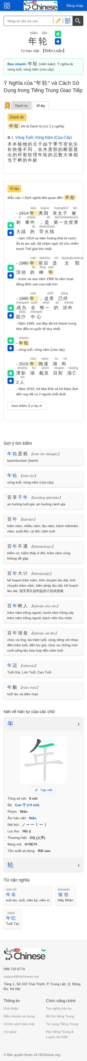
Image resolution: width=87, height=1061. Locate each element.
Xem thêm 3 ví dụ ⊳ (26, 406)
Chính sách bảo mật (19, 1024)
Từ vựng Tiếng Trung (62, 1024)
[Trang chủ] (40, 5)
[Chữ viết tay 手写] (58, 21)
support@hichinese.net (21, 976)
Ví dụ (40, 106)
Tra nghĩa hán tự (59, 1008)
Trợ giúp (10, 1032)
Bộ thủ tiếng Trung (60, 1016)
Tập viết (46, 790)
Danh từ (21, 106)
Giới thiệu (11, 1008)
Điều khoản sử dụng (19, 1016)
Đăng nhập (74, 6)
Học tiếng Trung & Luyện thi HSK (59, 1034)
